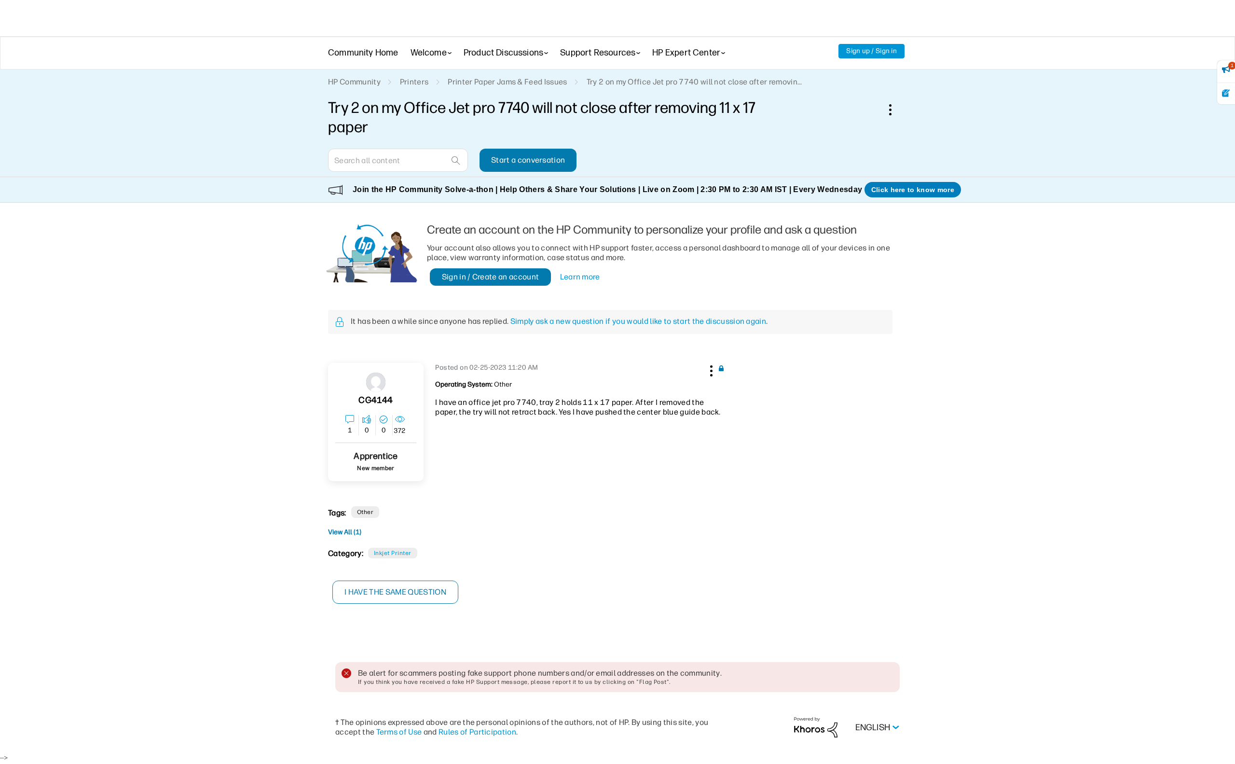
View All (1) (344, 532)
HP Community (354, 81)
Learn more (580, 276)
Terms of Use (399, 731)
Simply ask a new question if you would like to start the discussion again (638, 321)
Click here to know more (912, 190)
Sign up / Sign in (871, 51)
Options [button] (895, 109)
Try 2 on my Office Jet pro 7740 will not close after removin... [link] (694, 81)
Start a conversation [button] (528, 160)
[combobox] (398, 160)
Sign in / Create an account (490, 276)
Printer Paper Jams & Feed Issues (507, 81)
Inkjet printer (393, 553)
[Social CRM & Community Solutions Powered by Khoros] (815, 727)
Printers (414, 81)
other (365, 512)
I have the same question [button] (395, 592)
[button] (710, 369)
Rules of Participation (477, 731)
